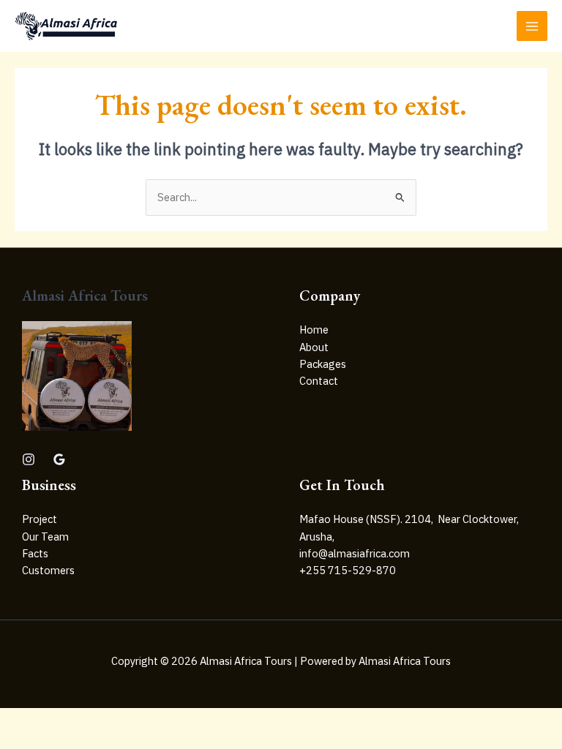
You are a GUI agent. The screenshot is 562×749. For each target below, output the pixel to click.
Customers (48, 570)
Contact (318, 381)
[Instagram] (28, 459)
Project (39, 519)
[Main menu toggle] (532, 26)
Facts (35, 553)
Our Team (45, 536)
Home (314, 329)
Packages (322, 364)
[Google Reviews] (59, 459)
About (314, 347)
